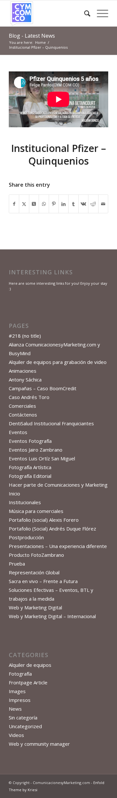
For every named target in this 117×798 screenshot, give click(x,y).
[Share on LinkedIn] (63, 204)
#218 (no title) (25, 335)
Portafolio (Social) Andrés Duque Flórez (52, 528)
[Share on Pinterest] (53, 204)
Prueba (17, 563)
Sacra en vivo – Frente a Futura (43, 581)
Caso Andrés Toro (29, 397)
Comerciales (22, 406)
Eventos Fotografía (30, 441)
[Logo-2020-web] (48, 13)
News (15, 708)
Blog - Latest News (32, 35)
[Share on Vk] (83, 204)
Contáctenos (23, 414)
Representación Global (34, 572)
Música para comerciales (36, 511)
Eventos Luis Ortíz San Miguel (42, 458)
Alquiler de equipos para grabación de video (58, 362)
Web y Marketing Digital (35, 607)
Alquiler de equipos (30, 665)
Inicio (14, 493)
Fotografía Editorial (30, 476)
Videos (16, 735)
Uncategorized (25, 726)
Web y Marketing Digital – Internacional (52, 616)
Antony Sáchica (25, 379)
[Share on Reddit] (93, 204)
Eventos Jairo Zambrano (35, 449)
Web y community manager (39, 744)
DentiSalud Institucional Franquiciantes (51, 423)
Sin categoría (23, 717)
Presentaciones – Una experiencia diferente (58, 546)
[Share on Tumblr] (73, 204)
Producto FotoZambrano (36, 555)
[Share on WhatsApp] (43, 204)
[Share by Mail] (103, 204)
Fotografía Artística (30, 467)
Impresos (20, 700)
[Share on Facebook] (14, 204)
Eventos (18, 432)
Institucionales (25, 502)
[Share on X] (24, 204)
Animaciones (22, 371)
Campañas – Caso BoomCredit (42, 388)
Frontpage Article (28, 682)
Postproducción (26, 537)
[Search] (84, 13)
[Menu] (99, 13)
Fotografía (20, 673)
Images (17, 691)
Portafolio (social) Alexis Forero (44, 520)
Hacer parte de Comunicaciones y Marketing (58, 484)
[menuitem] (84, 13)
